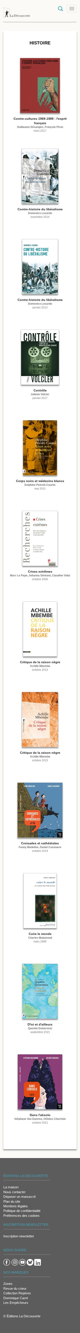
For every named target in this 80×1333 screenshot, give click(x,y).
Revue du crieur (14, 1288)
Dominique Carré (15, 1298)
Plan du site (11, 1201)
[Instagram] (15, 1262)
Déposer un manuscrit (19, 1196)
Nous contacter (14, 1192)
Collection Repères (17, 1293)
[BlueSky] (30, 1262)
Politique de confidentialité (21, 1211)
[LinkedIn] (37, 1262)
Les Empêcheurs (15, 1303)
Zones (7, 1284)
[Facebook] (6, 1262)
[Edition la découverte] (16, 10)
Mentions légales (15, 1206)
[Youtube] (22, 1262)
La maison (10, 1187)
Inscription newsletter (18, 1236)
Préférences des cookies (21, 1215)
